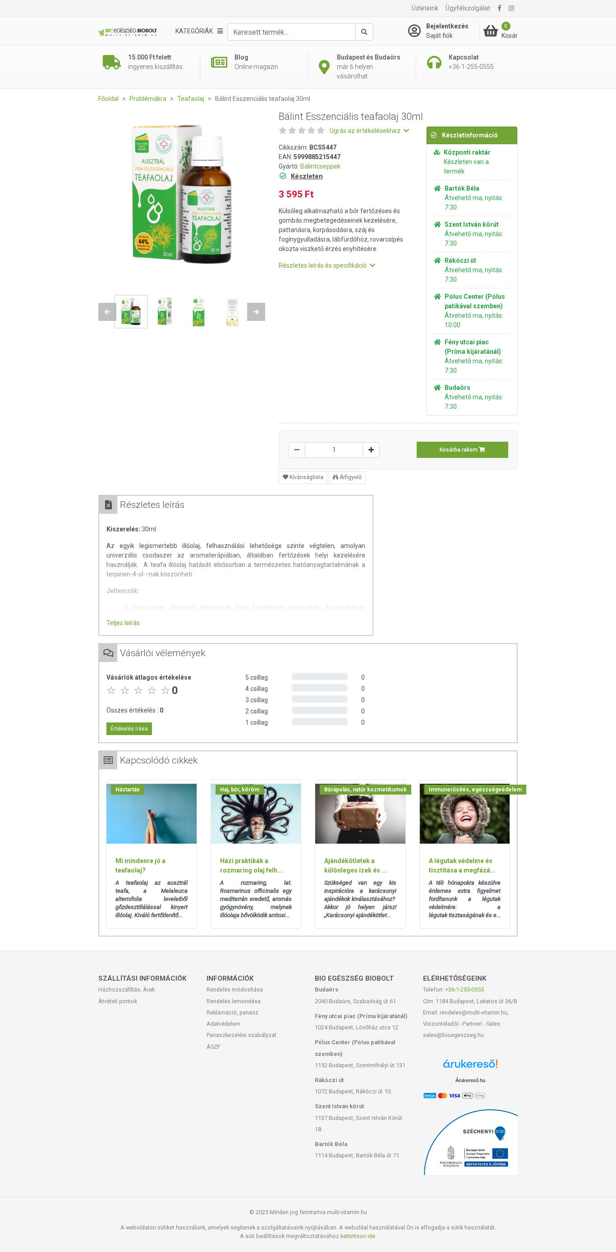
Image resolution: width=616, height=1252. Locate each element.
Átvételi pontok (117, 1001)
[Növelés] (371, 450)
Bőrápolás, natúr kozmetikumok (365, 789)
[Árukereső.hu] (470, 1067)
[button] (107, 312)
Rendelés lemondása (234, 1001)
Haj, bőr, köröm (239, 789)
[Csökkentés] (296, 450)
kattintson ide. (358, 1236)
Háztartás (127, 789)
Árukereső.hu (470, 1080)
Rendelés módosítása (235, 989)
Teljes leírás (123, 622)
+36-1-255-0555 (464, 989)
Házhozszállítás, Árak (126, 989)
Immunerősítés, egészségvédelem (475, 789)
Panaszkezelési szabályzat (241, 1035)
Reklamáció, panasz (232, 1012)
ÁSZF (214, 1046)
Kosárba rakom (459, 450)
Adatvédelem (223, 1023)
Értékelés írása (129, 729)
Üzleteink (425, 8)
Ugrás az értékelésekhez (366, 130)
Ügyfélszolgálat (468, 8)
